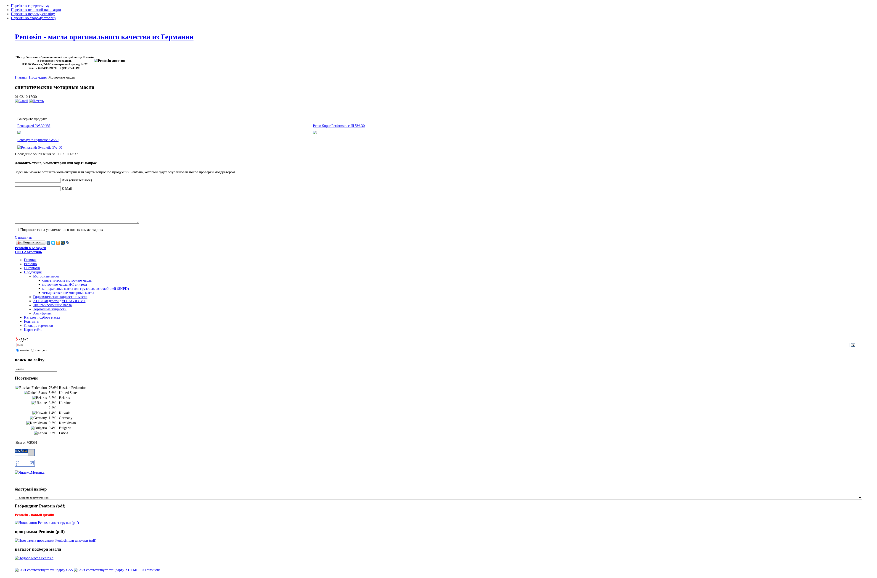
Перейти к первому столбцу (33, 14)
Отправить (23, 237)
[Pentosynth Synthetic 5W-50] (39, 146)
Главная (21, 77)
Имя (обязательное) (77, 180)
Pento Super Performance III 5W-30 (339, 126)
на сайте (24, 350)
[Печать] (36, 101)
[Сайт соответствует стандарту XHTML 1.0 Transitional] (117, 570)
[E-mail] (21, 101)
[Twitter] (53, 243)
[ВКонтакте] (48, 243)
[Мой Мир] (63, 243)
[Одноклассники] (58, 243)
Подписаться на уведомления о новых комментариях (61, 230)
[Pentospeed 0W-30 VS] (315, 133)
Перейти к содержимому (30, 6)
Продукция (38, 77)
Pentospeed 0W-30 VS (33, 126)
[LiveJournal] (67, 243)
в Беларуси (30, 250)
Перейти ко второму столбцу (33, 18)
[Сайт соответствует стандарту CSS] (44, 570)
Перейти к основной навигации (36, 10)
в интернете (41, 350)
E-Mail (67, 188)
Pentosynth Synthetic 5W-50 (37, 140)
